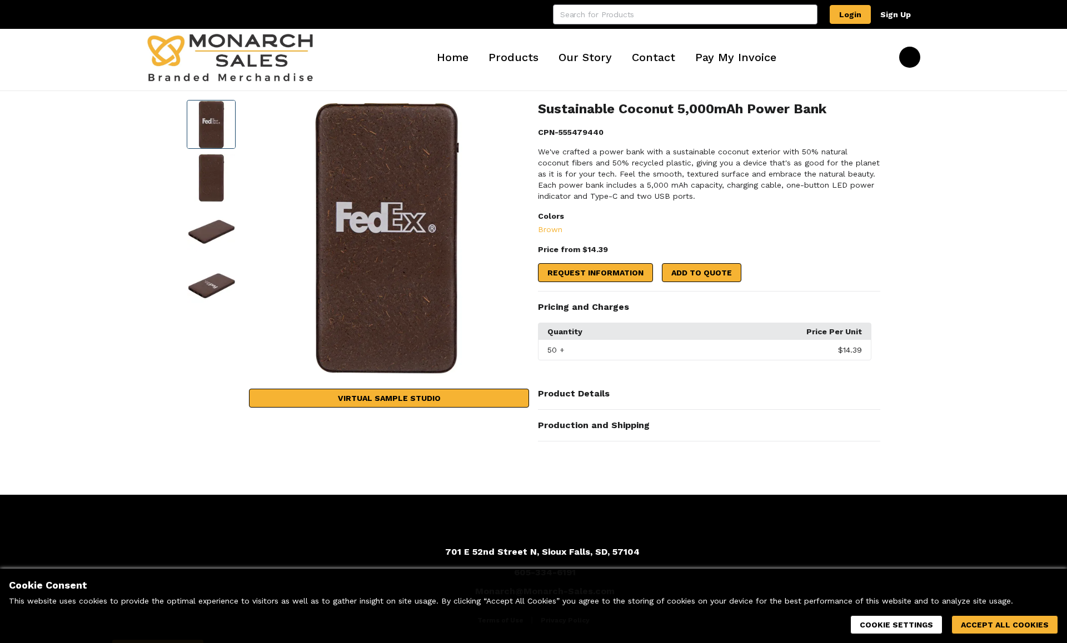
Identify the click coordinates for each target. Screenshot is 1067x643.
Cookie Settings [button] (896, 624)
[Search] (807, 14)
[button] (709, 307)
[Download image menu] (515, 113)
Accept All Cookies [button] (1005, 624)
